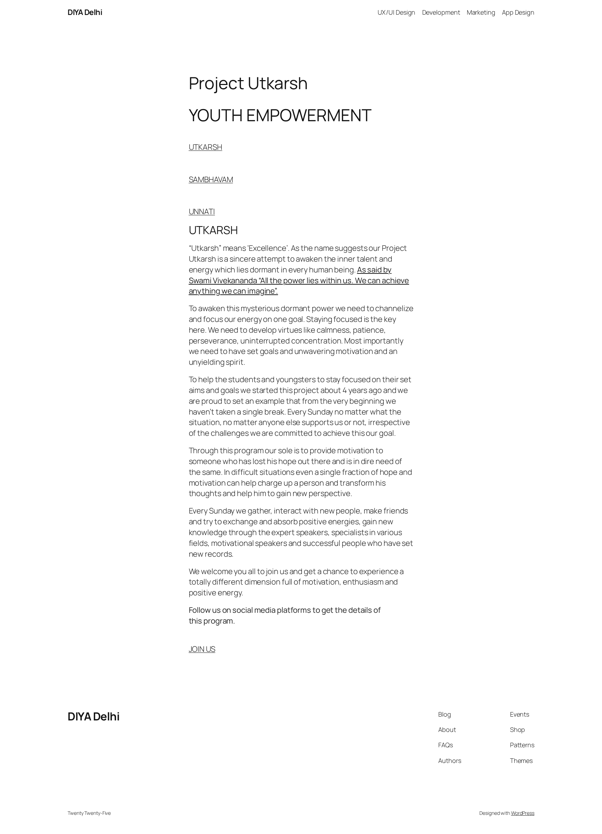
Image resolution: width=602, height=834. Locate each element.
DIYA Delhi (85, 12)
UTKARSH (205, 147)
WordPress (522, 813)
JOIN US (202, 649)
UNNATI (202, 211)
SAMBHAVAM (211, 179)
